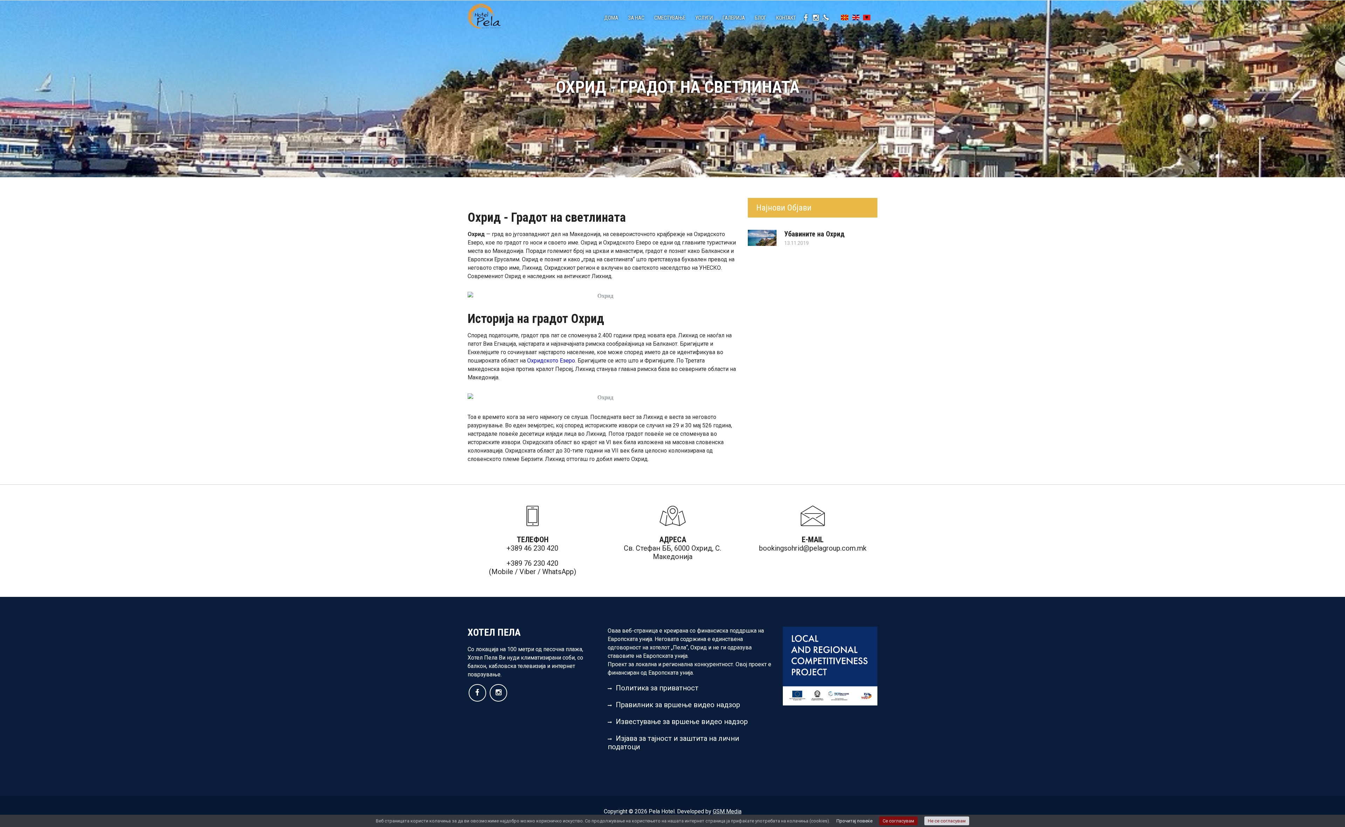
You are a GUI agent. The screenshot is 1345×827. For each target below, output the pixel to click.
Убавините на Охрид (814, 234)
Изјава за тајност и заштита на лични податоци (673, 742)
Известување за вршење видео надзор (682, 721)
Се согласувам (898, 820)
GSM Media (727, 811)
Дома (611, 18)
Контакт (786, 18)
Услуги (704, 18)
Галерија (734, 18)
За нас (636, 18)
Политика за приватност (657, 688)
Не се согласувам (947, 820)
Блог (760, 18)
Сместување (669, 18)
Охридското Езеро (551, 360)
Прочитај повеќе (854, 820)
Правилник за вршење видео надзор (678, 705)
